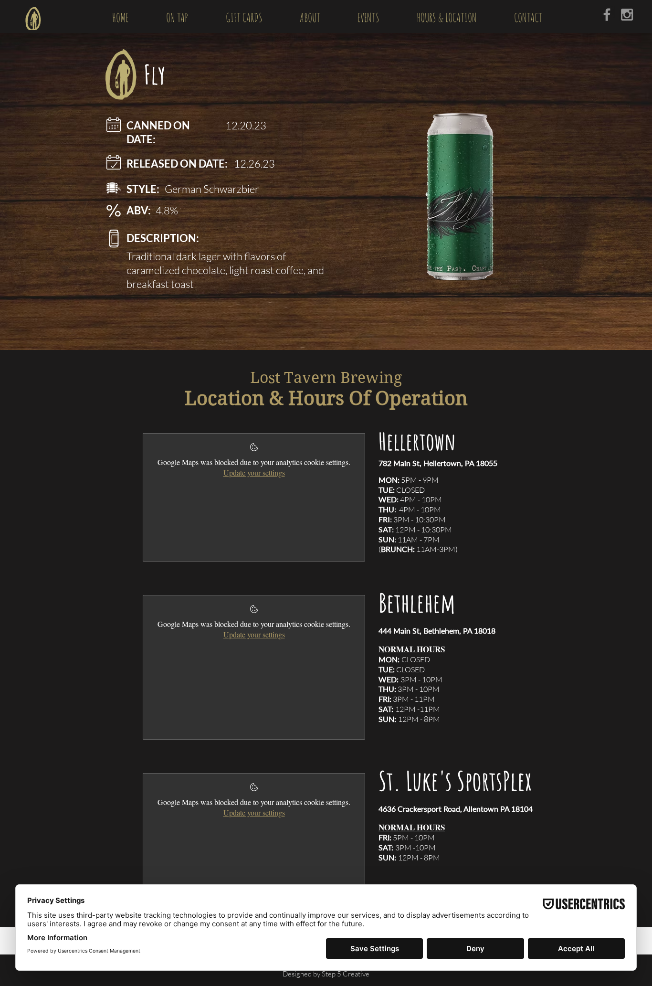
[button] (177, 16)
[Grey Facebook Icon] (607, 14)
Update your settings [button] (254, 472)
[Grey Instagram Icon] (627, 14)
